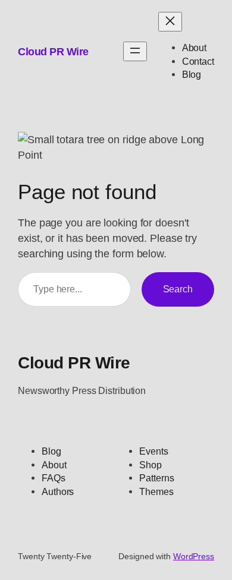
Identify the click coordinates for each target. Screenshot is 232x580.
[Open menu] (135, 51)
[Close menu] (170, 21)
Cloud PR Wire (53, 51)
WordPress (193, 556)
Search (178, 288)
